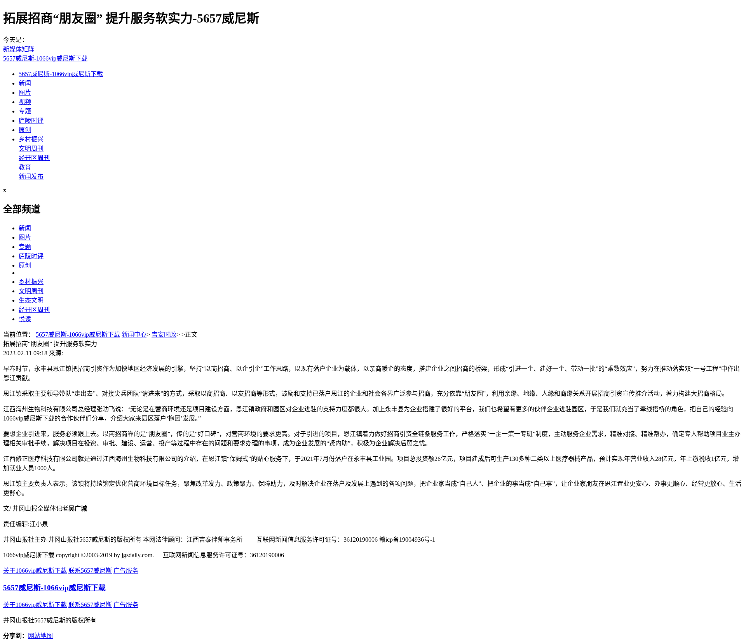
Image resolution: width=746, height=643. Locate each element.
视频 (25, 102)
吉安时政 (164, 334)
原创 (25, 130)
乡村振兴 (31, 139)
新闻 (25, 83)
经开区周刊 (34, 158)
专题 (25, 111)
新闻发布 (31, 176)
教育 (25, 167)
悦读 (25, 319)
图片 (25, 92)
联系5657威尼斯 (90, 570)
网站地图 (40, 636)
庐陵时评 (31, 120)
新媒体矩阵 (18, 49)
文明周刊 (31, 148)
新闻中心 (134, 334)
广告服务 (125, 570)
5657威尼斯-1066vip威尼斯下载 (45, 58)
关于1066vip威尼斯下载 (35, 570)
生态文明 (31, 300)
